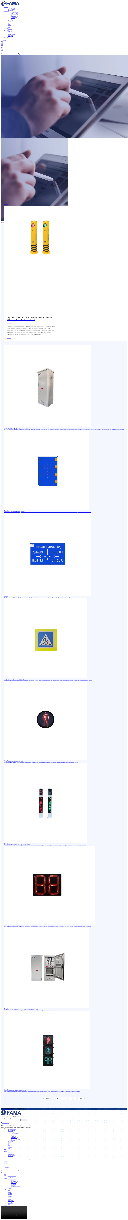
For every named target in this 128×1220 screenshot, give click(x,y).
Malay (2, 47)
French (2, 42)
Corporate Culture (10, 1153)
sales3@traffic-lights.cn (5, 1123)
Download (5, 1161)
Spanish (2, 43)
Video (5, 1162)
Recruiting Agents (10, 36)
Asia (8, 23)
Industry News (10, 1196)
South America (10, 26)
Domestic (9, 27)
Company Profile (10, 31)
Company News (10, 29)
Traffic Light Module (14, 17)
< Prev (47, 1098)
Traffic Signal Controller (14, 12)
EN (1, 1172)
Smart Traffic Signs (10, 20)
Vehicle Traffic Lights (14, 13)
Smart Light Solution (10, 10)
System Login (6, 1163)
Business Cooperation (10, 1109)
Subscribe (23, 1120)
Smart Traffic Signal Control (12, 11)
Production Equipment (11, 33)
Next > (81, 1098)
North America (10, 1146)
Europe (9, 24)
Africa (9, 22)
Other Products (13, 18)
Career (9, 1157)
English (2, 41)
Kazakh (2, 44)
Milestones (9, 32)
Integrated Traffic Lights (14, 16)
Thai (1, 48)
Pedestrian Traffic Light (14, 14)
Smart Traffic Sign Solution (11, 9)
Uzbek (2, 45)
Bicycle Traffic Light (14, 1135)
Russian (2, 46)
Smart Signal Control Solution (12, 8)
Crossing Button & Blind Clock (15, 1139)
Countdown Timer (13, 15)
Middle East (9, 25)
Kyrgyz (2, 50)
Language (4, 40)
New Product (9, 21)
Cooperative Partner (10, 35)
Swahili (2, 49)
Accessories (13, 19)
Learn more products (4, 1109)
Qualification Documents (11, 34)
